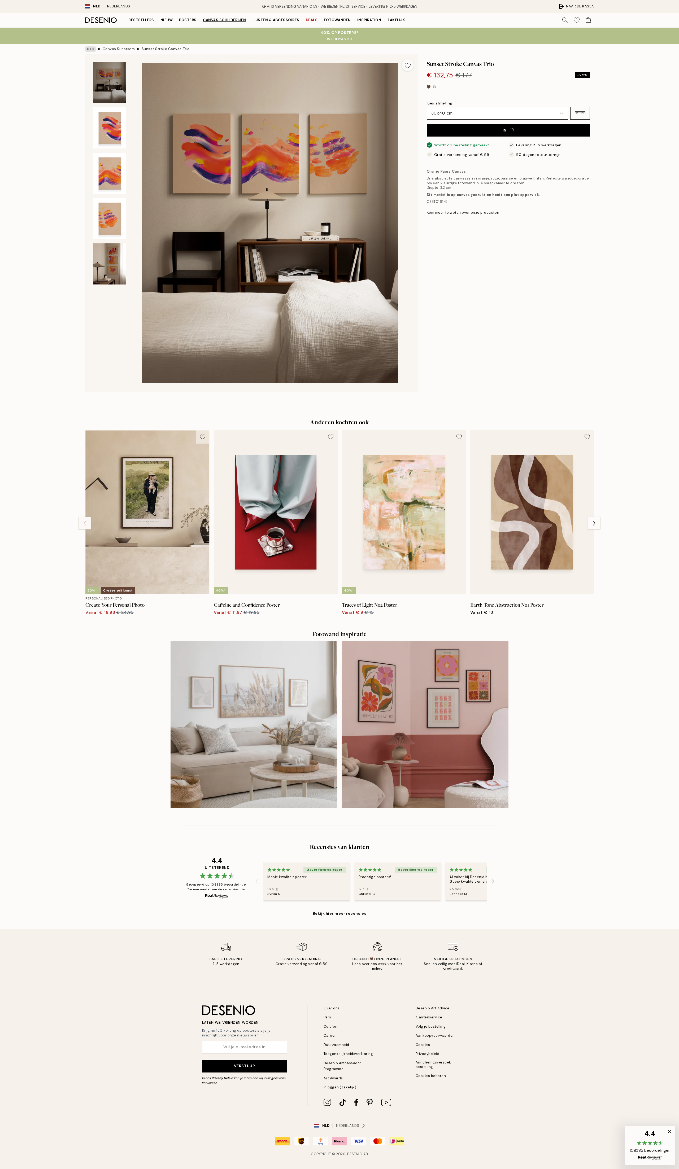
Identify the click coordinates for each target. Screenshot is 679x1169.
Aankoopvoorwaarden (435, 1035)
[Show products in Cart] (588, 20)
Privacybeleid (427, 1054)
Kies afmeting (439, 103)
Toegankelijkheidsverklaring (348, 1054)
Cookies (423, 1045)
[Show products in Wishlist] (576, 20)
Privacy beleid (222, 1078)
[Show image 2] (109, 127)
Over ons (332, 1008)
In (505, 130)
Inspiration (369, 20)
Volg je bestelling (431, 1026)
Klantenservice (429, 1017)
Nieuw (166, 20)
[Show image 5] (109, 263)
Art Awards (333, 1078)
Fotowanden (337, 20)
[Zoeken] (565, 20)
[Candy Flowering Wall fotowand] (425, 724)
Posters (188, 20)
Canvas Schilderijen (224, 20)
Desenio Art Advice (433, 1008)
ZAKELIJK (396, 20)
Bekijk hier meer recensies (340, 913)
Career (330, 1035)
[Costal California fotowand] (254, 724)
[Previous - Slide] (85, 523)
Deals (312, 20)
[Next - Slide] (594, 523)
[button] (580, 113)
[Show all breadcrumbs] (90, 49)
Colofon (331, 1026)
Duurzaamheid (336, 1045)
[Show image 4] (109, 218)
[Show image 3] (109, 173)
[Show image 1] (109, 82)
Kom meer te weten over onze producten (463, 212)
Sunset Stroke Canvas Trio (166, 49)
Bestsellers (141, 20)
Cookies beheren (431, 1076)
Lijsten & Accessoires (276, 20)
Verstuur (244, 1065)
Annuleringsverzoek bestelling (433, 1064)
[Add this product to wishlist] (407, 65)
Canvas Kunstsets (119, 49)
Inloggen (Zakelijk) (340, 1087)
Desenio (355, 1154)
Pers (327, 1017)
